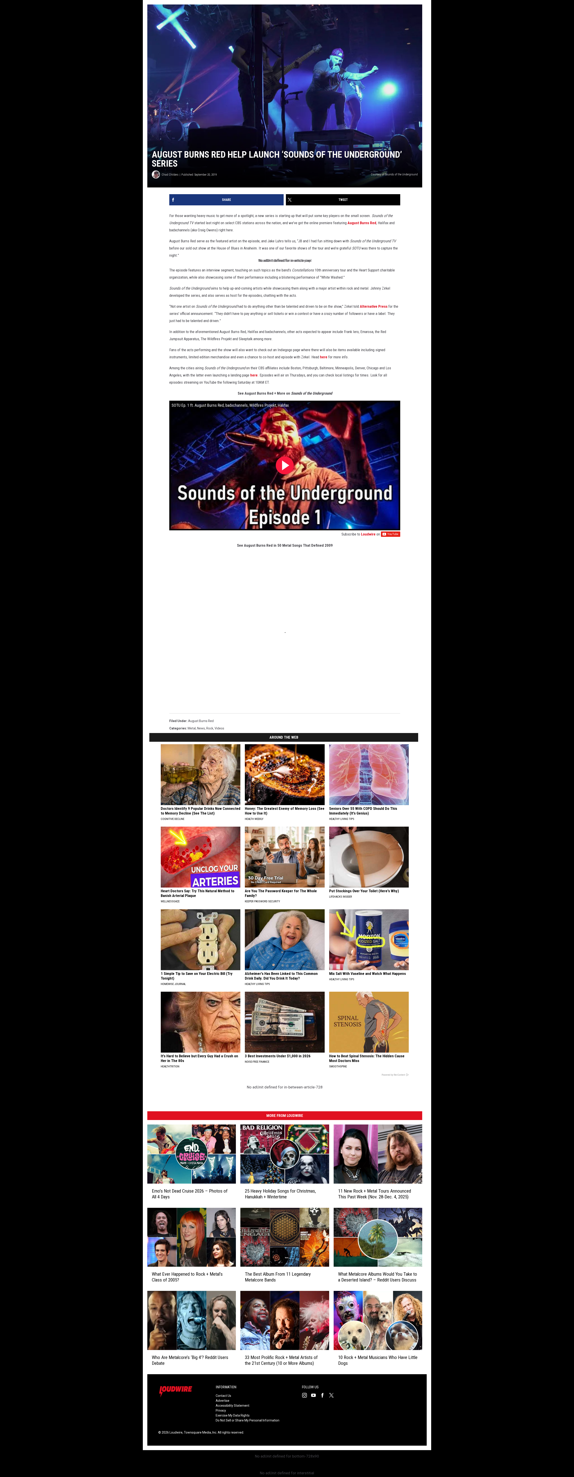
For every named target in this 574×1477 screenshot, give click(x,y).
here (323, 357)
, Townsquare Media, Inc (199, 1432)
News (201, 728)
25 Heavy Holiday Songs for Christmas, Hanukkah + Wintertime (280, 1193)
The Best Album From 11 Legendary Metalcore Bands (278, 1277)
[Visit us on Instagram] (306, 1395)
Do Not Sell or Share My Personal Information (247, 1420)
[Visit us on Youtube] (315, 1395)
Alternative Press (373, 306)
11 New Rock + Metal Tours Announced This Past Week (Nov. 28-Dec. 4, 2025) (374, 1193)
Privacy (221, 1410)
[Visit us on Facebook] (324, 1395)
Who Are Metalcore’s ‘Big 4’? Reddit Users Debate (190, 1360)
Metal (192, 728)
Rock (209, 728)
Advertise (222, 1400)
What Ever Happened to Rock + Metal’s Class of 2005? (187, 1277)
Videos (219, 728)
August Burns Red (362, 223)
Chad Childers (170, 174)
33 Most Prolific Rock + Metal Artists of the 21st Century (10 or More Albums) (281, 1360)
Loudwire (368, 534)
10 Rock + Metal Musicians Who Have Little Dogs (377, 1360)
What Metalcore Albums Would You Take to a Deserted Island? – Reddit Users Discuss (377, 1277)
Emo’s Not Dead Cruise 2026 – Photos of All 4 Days (190, 1193)
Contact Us (223, 1395)
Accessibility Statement (232, 1405)
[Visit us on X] (333, 1395)
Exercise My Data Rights (233, 1415)
